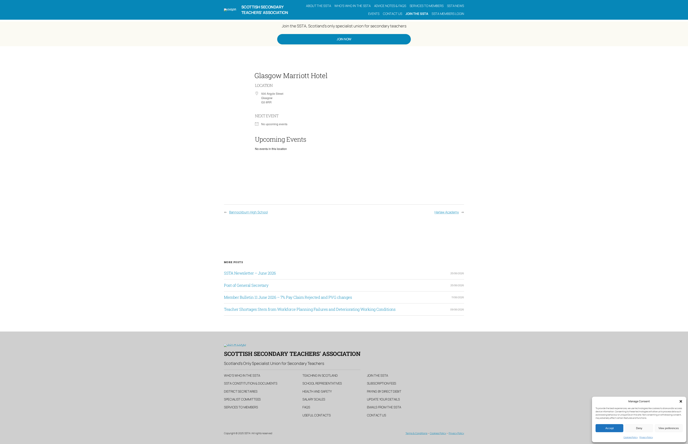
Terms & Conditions (416, 433)
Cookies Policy (631, 437)
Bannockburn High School (248, 212)
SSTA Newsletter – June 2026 (250, 273)
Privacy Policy (646, 437)
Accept (609, 428)
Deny (639, 428)
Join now (344, 39)
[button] (681, 401)
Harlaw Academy (446, 212)
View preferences (668, 428)
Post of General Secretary (246, 285)
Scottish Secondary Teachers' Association (264, 9)
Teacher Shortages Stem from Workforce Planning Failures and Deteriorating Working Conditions (309, 309)
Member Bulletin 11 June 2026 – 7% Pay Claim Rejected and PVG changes (288, 297)
